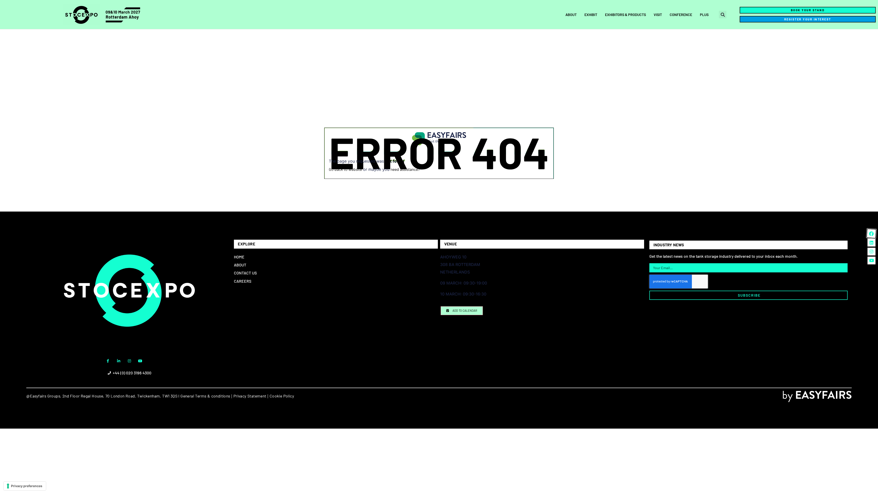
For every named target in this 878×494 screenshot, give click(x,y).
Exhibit (590, 14)
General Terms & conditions (205, 395)
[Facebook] (871, 233)
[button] (722, 14)
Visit (658, 14)
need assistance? (405, 169)
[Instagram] (129, 361)
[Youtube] (140, 361)
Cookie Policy (282, 395)
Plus (704, 14)
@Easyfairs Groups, (43, 395)
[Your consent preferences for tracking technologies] (25, 486)
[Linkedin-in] (118, 361)
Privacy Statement (249, 395)
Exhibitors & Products (625, 14)
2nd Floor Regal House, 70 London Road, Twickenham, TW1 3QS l (120, 395)
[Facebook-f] (108, 361)
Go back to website (345, 169)
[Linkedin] (871, 242)
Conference (681, 14)
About (571, 14)
